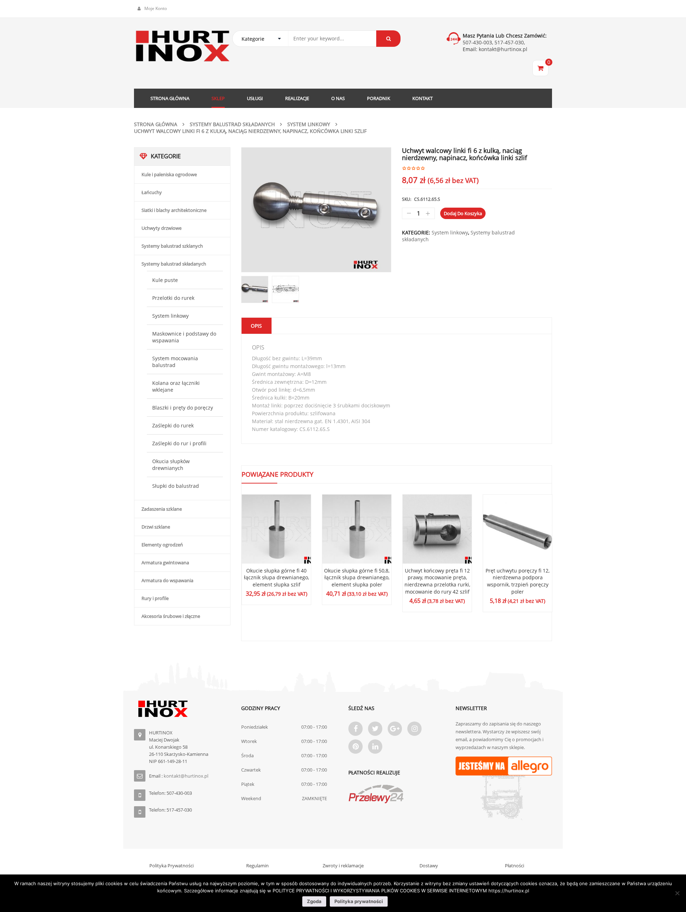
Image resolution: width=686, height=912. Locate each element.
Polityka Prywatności (171, 865)
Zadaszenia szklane (161, 509)
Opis (256, 325)
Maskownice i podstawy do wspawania (184, 337)
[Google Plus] (395, 729)
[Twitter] (375, 729)
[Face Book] (355, 729)
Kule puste (165, 280)
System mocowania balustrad (175, 361)
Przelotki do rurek (173, 297)
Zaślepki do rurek (173, 425)
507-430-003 (477, 42)
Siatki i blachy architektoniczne (174, 210)
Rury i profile (155, 598)
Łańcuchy (151, 192)
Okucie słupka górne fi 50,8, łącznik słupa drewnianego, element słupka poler (356, 577)
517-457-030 (509, 42)
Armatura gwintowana (165, 562)
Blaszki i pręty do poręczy (182, 407)
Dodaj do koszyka (463, 213)
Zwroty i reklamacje (343, 865)
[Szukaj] (388, 38)
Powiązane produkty (277, 474)
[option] (316, 210)
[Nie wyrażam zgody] (677, 893)
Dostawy (428, 865)
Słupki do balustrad (175, 485)
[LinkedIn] (375, 746)
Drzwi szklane (155, 527)
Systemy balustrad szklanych (172, 246)
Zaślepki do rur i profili (179, 443)
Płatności (514, 865)
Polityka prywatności (358, 901)
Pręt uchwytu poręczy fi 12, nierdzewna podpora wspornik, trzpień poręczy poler (518, 581)
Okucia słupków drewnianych (171, 464)
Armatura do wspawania (167, 580)
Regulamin (257, 865)
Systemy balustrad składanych (232, 124)
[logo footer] (182, 708)
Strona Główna (155, 124)
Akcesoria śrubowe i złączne (170, 616)
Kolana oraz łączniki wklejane (176, 386)
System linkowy (308, 124)
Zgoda (314, 901)
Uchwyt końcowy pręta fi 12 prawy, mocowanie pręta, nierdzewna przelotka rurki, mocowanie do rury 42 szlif (437, 581)
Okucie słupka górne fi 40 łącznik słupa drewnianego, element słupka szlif (276, 577)
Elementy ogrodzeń (162, 544)
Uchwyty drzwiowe (161, 228)
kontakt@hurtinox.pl (502, 49)
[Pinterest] (355, 746)
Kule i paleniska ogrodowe (169, 174)
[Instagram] (414, 729)
